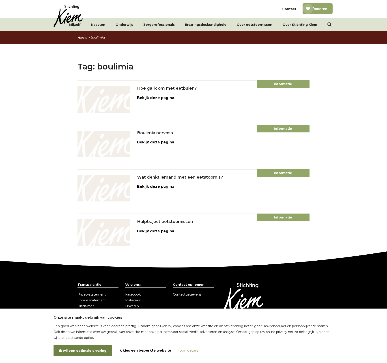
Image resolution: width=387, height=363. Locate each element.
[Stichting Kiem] (68, 16)
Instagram (133, 300)
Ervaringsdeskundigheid (205, 25)
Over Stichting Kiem (300, 25)
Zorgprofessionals (159, 25)
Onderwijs (124, 25)
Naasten (98, 25)
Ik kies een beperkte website (144, 350)
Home (82, 38)
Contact (289, 9)
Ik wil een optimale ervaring (82, 351)
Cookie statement (91, 300)
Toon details (188, 350)
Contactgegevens (187, 294)
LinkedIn (132, 306)
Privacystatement (91, 294)
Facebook (133, 294)
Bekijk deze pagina (155, 98)
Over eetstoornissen (254, 25)
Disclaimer (85, 306)
